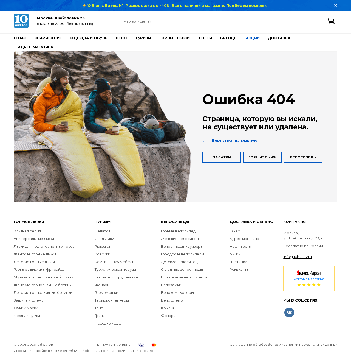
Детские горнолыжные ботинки (43, 292)
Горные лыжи (174, 38)
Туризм (143, 38)
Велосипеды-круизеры (182, 246)
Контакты (294, 221)
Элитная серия (27, 231)
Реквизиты (239, 269)
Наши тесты (241, 246)
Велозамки (171, 285)
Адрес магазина (35, 47)
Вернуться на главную (234, 140)
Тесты (205, 38)
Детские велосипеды (180, 262)
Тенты (100, 308)
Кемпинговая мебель (114, 262)
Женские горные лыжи (35, 254)
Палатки (222, 157)
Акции (252, 38)
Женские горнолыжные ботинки (43, 285)
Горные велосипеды (179, 231)
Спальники (104, 238)
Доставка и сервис (251, 221)
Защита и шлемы (29, 300)
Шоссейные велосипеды (184, 277)
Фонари (102, 285)
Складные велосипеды (182, 269)
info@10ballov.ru (297, 257)
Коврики (102, 254)
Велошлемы (172, 300)
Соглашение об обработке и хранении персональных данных (283, 344)
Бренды (228, 38)
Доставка (279, 38)
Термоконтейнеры (112, 300)
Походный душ (108, 323)
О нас (20, 38)
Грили (100, 315)
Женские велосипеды (181, 238)
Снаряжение (48, 38)
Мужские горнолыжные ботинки (44, 277)
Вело (121, 38)
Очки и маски (26, 308)
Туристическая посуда (115, 269)
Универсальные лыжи (34, 238)
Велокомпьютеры (177, 292)
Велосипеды (303, 157)
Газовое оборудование (116, 277)
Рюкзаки (102, 246)
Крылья (167, 308)
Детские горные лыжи (34, 262)
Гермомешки (106, 292)
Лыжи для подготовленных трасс (44, 246)
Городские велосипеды (182, 254)
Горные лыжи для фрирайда (39, 269)
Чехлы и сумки (27, 315)
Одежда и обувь (88, 38)
